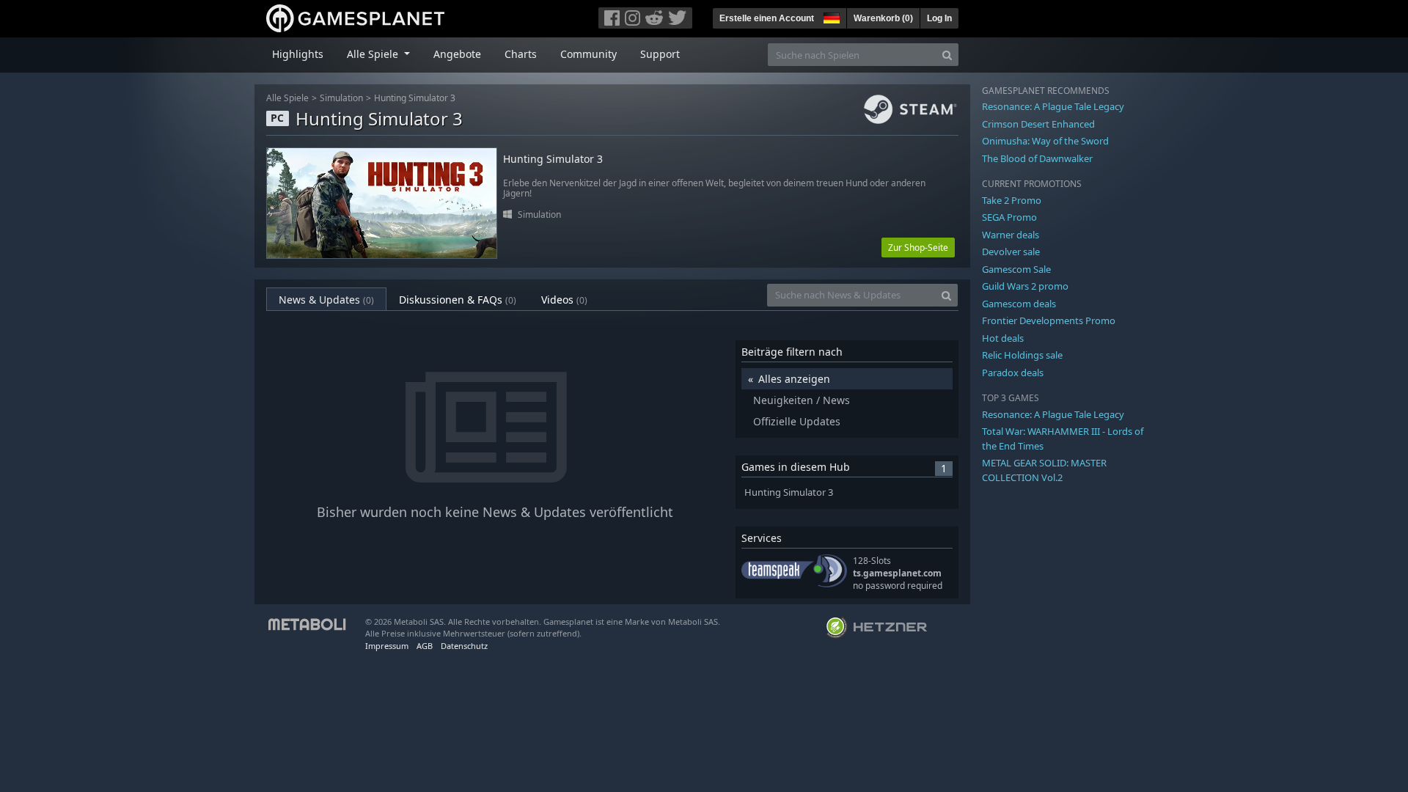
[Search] (947, 54)
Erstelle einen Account (766, 18)
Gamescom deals (1019, 303)
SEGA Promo (1009, 217)
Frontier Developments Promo (1048, 320)
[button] (830, 16)
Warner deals (1010, 234)
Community (588, 54)
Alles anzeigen (794, 379)
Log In (939, 18)
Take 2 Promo (1011, 200)
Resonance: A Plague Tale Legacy (1053, 106)
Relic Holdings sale (1022, 355)
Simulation (341, 97)
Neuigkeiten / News (801, 400)
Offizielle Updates (796, 421)
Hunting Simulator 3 (414, 97)
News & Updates (326, 300)
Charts (521, 54)
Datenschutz (464, 645)
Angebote (457, 54)
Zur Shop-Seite (918, 247)
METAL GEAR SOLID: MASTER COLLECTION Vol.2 (1044, 470)
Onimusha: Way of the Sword (1045, 140)
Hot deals (1003, 338)
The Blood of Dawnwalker (1037, 158)
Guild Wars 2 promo (1025, 286)
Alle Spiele (287, 97)
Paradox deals (1013, 372)
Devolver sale (1011, 251)
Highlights (297, 54)
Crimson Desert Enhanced (1038, 124)
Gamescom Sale (1016, 269)
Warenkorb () (883, 18)
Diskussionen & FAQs (457, 300)
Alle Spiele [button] (374, 54)
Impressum (386, 645)
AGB (425, 645)
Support (660, 54)
